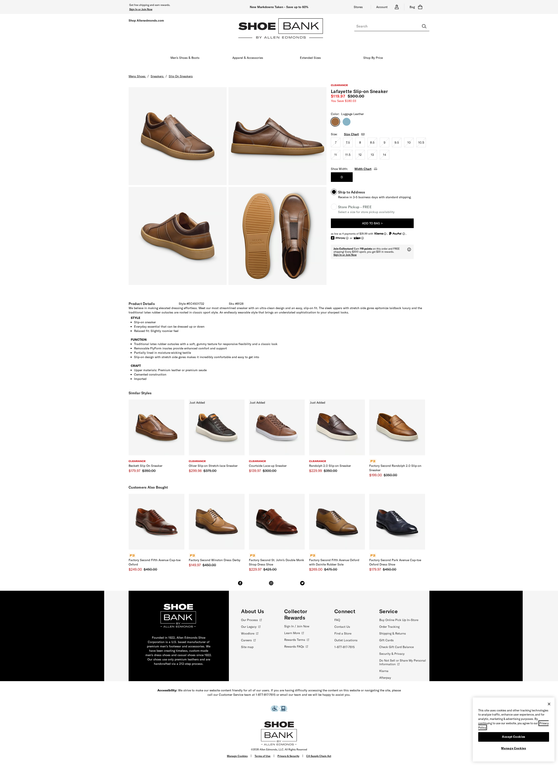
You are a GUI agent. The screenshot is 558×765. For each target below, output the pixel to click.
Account (382, 7)
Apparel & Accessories (247, 58)
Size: (334, 134)
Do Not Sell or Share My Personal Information (402, 662)
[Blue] (346, 122)
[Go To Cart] (421, 7)
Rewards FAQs (294, 646)
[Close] (549, 704)
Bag (412, 7)
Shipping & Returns (392, 633)
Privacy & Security (288, 756)
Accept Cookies (513, 736)
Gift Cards (386, 640)
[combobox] (391, 26)
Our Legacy (249, 627)
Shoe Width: (339, 169)
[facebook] (240, 585)
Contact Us (342, 627)
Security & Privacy (392, 654)
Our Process (249, 620)
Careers (246, 640)
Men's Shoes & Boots (184, 58)
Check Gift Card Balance (396, 647)
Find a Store (342, 633)
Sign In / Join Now (296, 626)
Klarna (383, 671)
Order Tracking (389, 627)
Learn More (292, 633)
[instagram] (271, 585)
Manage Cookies (237, 756)
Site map (247, 647)
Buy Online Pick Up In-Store (398, 620)
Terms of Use (262, 756)
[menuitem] (185, 58)
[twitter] (302, 585)
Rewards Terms (294, 640)
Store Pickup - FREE (355, 207)
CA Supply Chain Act (318, 756)
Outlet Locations (345, 640)
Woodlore (247, 633)
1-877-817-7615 (344, 647)
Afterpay (385, 678)
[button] (140, 9)
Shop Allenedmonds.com (146, 20)
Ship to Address (351, 192)
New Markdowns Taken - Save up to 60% (279, 7)
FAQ (337, 620)
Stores (358, 7)
